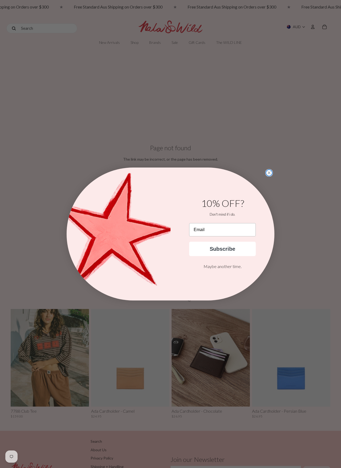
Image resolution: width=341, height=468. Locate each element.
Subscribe (222, 249)
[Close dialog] (269, 173)
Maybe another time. (223, 266)
